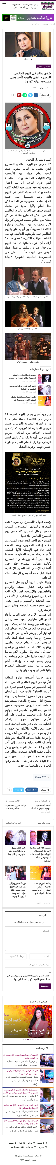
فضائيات (29, 1147)
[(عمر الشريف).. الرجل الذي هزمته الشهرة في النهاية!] (44, 390)
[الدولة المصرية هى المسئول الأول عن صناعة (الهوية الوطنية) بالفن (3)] (47, 1110)
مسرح (39, 66)
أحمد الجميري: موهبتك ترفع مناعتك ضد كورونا (41, 808)
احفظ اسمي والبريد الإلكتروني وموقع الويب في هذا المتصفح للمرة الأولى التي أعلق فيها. (28, 977)
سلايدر (47, 66)
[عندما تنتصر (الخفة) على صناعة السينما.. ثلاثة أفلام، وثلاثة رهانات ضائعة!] (47, 1126)
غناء (20, 1143)
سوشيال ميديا (15, 1147)
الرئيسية (40, 1143)
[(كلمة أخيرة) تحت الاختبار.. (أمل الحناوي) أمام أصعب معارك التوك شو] (44, 401)
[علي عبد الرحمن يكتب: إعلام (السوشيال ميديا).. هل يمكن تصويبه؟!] (47, 1076)
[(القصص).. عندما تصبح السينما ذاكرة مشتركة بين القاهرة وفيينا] (47, 1060)
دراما (23, 878)
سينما (11, 1143)
